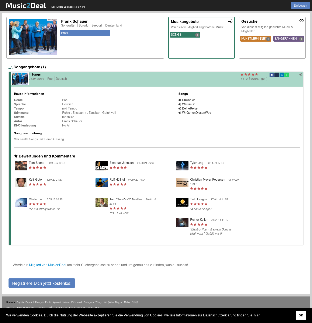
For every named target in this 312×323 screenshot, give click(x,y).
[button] (41, 283)
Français (39, 302)
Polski (48, 302)
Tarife (42, 307)
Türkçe (99, 302)
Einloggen (300, 5)
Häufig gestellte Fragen (67, 307)
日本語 (135, 302)
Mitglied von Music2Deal (47, 264)
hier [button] (257, 315)
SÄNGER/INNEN (288, 38)
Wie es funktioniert (20, 307)
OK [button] (301, 315)
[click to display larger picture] (33, 37)
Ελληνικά (76, 302)
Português (89, 302)
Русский (57, 302)
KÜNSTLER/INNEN (255, 38)
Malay (127, 302)
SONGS (184, 34)
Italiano (66, 302)
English (20, 302)
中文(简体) (109, 302)
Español (29, 302)
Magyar (118, 302)
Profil (64, 33)
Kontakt (93, 307)
